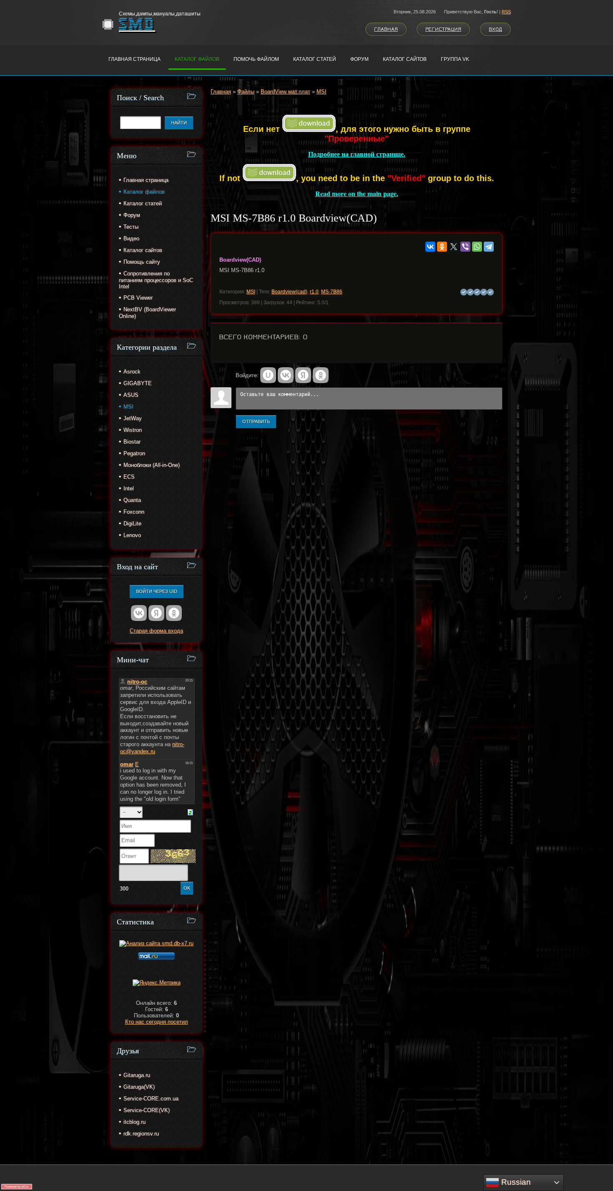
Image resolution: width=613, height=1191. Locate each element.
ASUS (130, 395)
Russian (515, 1182)
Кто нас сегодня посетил (156, 1022)
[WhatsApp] (477, 247)
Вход (495, 29)
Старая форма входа (156, 631)
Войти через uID (156, 591)
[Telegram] (489, 247)
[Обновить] (190, 812)
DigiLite (132, 523)
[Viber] (465, 247)
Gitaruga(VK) (139, 1087)
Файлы (245, 91)
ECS (129, 477)
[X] (454, 247)
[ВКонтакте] (430, 247)
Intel (128, 488)
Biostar (132, 442)
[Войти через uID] (268, 375)
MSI (322, 91)
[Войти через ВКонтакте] (286, 375)
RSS (506, 11)
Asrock (132, 371)
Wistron (132, 430)
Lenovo (132, 535)
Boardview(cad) (289, 292)
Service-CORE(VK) (146, 1110)
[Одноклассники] (442, 247)
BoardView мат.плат (285, 91)
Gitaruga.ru (136, 1075)
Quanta (132, 500)
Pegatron (134, 453)
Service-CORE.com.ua (150, 1098)
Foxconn (133, 512)
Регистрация (443, 29)
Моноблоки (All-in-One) (151, 465)
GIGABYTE (137, 383)
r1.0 (314, 292)
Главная (386, 29)
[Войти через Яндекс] (303, 375)
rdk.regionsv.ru (141, 1133)
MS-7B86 (331, 292)
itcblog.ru (134, 1122)
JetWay (132, 418)
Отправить (256, 421)
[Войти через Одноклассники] (321, 375)
